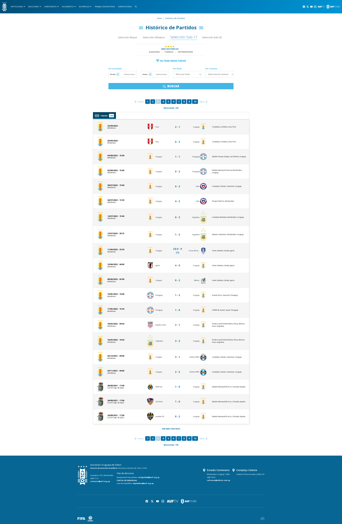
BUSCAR (172, 86)
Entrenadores (185, 52)
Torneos (168, 52)
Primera (141, 102)
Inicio (159, 18)
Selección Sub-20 (212, 37)
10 (195, 101)
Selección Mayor (127, 37)
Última (202, 102)
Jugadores (154, 52)
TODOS (104, 115)
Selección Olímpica (154, 37)
